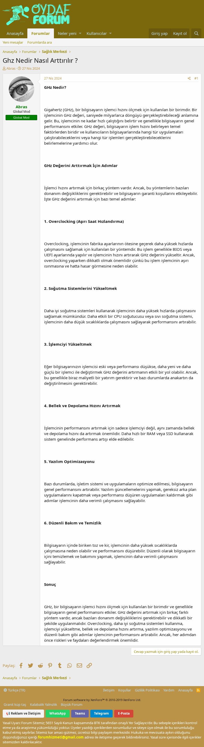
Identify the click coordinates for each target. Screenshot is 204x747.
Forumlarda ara (39, 42)
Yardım (168, 690)
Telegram (101, 713)
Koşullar (124, 690)
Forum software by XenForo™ (102, 700)
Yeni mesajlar (13, 42)
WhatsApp (57, 713)
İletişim (108, 690)
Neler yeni (67, 33)
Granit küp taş (15, 704)
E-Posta (124, 713)
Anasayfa (15, 33)
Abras (10, 68)
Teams (80, 713)
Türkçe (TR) (16, 690)
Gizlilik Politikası (147, 690)
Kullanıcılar (97, 33)
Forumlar (40, 33)
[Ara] (196, 33)
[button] (80, 33)
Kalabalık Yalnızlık (43, 704)
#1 (196, 78)
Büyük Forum (71, 704)
